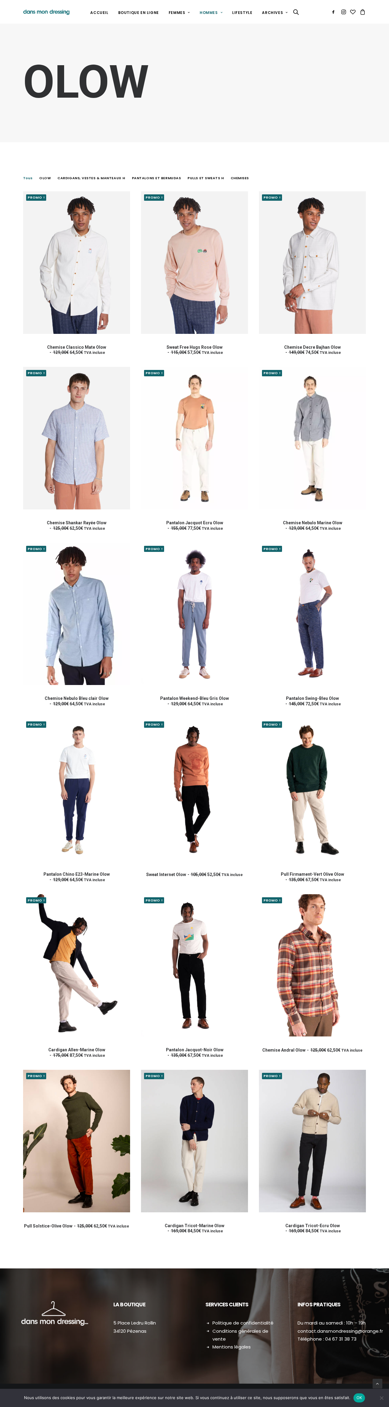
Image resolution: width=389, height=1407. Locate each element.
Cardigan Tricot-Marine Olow (194, 1228)
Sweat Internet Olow (194, 874)
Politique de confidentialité (243, 1323)
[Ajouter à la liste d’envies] (123, 198)
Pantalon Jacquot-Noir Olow (194, 1052)
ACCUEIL (99, 12)
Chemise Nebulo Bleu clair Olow (76, 701)
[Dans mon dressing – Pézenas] (46, 11)
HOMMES (209, 12)
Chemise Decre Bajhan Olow (312, 350)
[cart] (362, 12)
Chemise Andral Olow (312, 1050)
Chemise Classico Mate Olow (76, 350)
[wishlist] (353, 12)
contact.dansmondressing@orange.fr (340, 1331)
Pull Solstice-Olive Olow (76, 1226)
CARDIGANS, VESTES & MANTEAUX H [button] (91, 178)
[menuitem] (99, 13)
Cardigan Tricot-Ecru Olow (313, 1228)
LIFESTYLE (242, 12)
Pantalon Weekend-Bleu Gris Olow (194, 701)
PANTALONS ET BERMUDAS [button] (156, 178)
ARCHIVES (272, 12)
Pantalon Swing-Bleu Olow (313, 701)
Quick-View (123, 208)
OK (359, 1397)
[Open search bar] (296, 12)
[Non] (381, 1398)
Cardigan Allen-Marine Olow (76, 1052)
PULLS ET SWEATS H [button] (206, 178)
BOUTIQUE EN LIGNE (138, 12)
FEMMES (177, 12)
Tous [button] (28, 178)
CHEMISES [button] (240, 178)
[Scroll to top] (377, 1383)
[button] (334, 12)
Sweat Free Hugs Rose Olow (195, 350)
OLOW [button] (45, 178)
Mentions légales (231, 1347)
